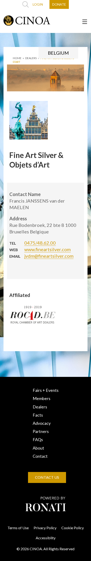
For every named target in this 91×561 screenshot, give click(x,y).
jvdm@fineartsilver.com (49, 256)
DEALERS (31, 58)
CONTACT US (47, 477)
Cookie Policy (72, 527)
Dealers (40, 406)
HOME (17, 58)
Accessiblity (46, 538)
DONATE (59, 4)
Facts (38, 415)
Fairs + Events (46, 390)
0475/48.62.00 (40, 243)
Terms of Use (18, 527)
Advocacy (42, 423)
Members (41, 398)
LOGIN (38, 4)
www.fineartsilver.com (47, 249)
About (38, 447)
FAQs (38, 439)
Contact (40, 456)
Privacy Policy (45, 527)
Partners (41, 431)
